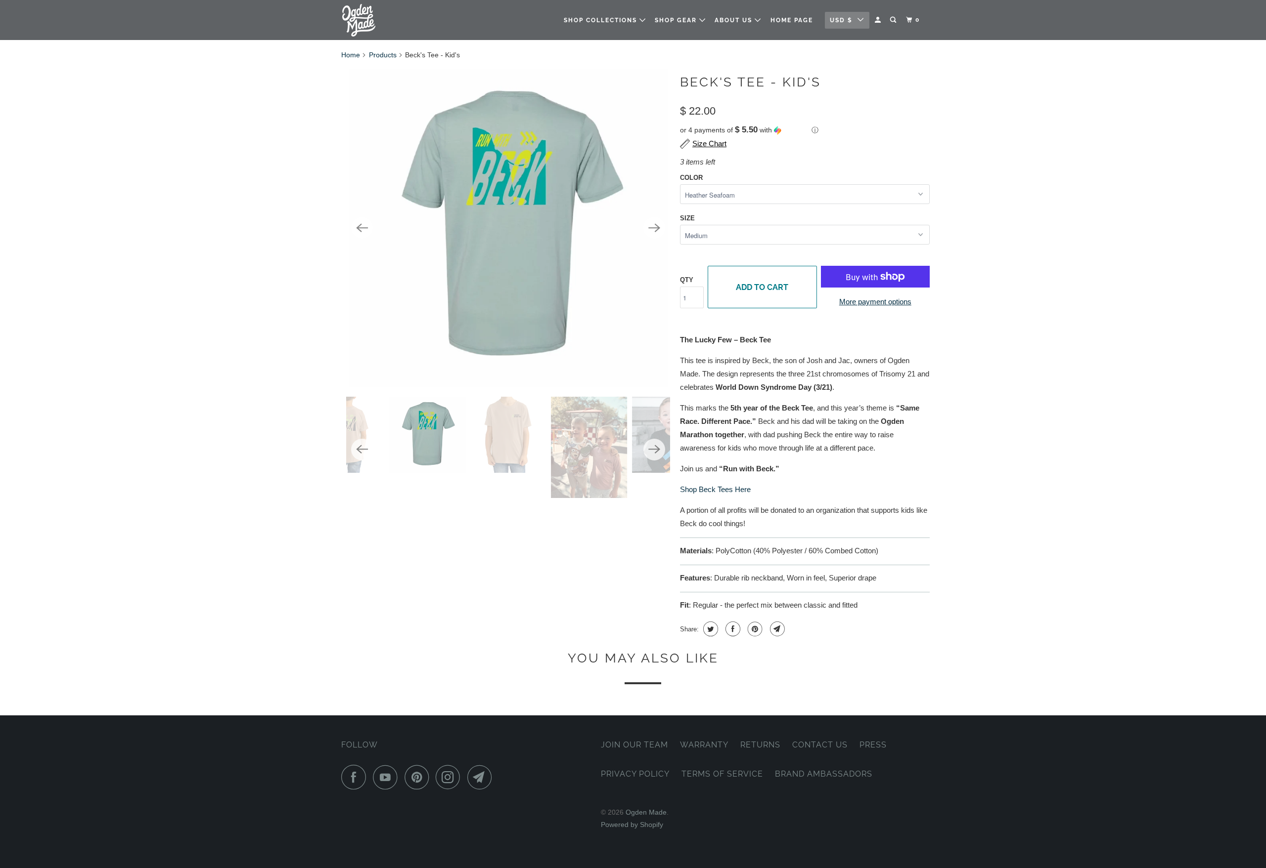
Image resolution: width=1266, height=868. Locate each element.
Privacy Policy (635, 774)
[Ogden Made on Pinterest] (419, 777)
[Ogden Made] (392, 20)
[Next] (654, 228)
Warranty (704, 744)
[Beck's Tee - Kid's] (508, 228)
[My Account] (879, 20)
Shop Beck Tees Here (715, 489)
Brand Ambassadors (823, 774)
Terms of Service (722, 774)
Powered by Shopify (632, 824)
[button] (805, 130)
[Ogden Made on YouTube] (388, 777)
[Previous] (362, 228)
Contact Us (820, 744)
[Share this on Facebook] (731, 628)
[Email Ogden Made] (482, 777)
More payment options (875, 301)
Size (687, 218)
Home (350, 55)
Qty (686, 280)
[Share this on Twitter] (709, 628)
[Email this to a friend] (776, 628)
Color (691, 177)
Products (383, 55)
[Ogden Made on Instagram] (450, 777)
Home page (791, 20)
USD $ (841, 20)
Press (873, 744)
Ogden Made (646, 812)
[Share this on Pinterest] (754, 628)
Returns (760, 744)
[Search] (894, 20)
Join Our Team (634, 744)
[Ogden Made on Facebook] (356, 777)
